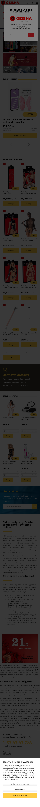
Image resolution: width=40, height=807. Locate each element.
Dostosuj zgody (20, 789)
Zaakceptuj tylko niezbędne (20, 784)
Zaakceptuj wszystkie (20, 795)
